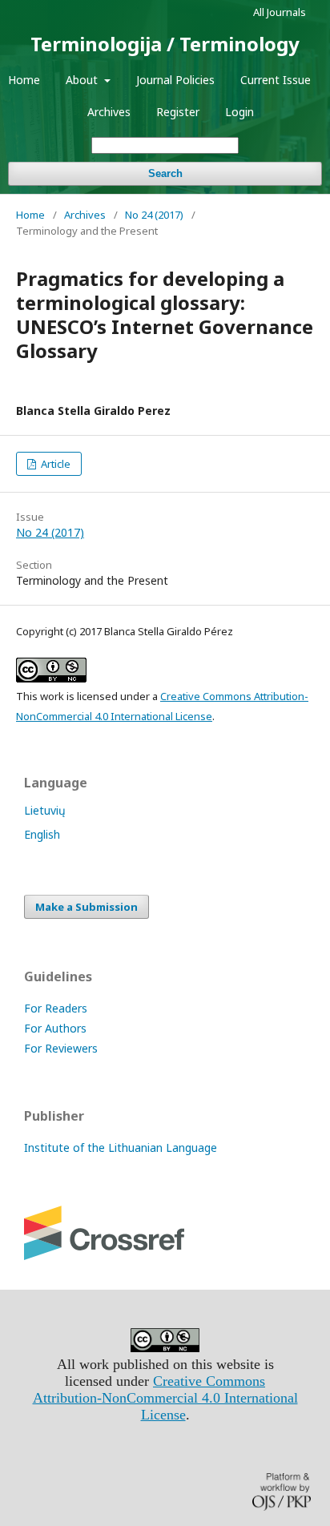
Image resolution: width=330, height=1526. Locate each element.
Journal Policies (175, 79)
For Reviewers (61, 1048)
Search (165, 173)
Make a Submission (86, 907)
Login (239, 111)
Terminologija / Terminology (165, 43)
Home (24, 79)
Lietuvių (45, 810)
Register (177, 111)
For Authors (55, 1028)
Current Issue (275, 79)
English (42, 834)
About (83, 79)
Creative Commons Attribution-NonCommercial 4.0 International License (165, 1398)
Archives (109, 111)
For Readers (55, 1008)
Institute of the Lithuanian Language (120, 1147)
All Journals (279, 12)
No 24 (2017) (154, 214)
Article (54, 464)
